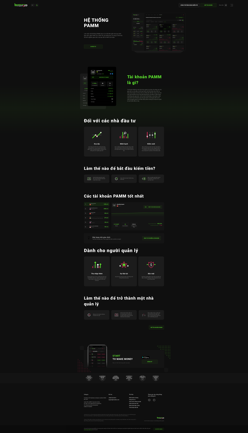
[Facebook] (149, 400)
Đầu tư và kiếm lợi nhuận (151, 238)
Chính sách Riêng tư (88, 429)
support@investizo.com (114, 399)
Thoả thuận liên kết (133, 407)
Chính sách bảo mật (133, 403)
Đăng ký (149, 361)
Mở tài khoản (208, 5)
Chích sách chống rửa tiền (135, 401)
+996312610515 (112, 397)
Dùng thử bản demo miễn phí (189, 5)
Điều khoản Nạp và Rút (134, 405)
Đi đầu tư (93, 46)
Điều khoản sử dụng (133, 397)
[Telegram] (154, 400)
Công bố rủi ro (132, 399)
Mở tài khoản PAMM (156, 327)
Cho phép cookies (158, 429)
